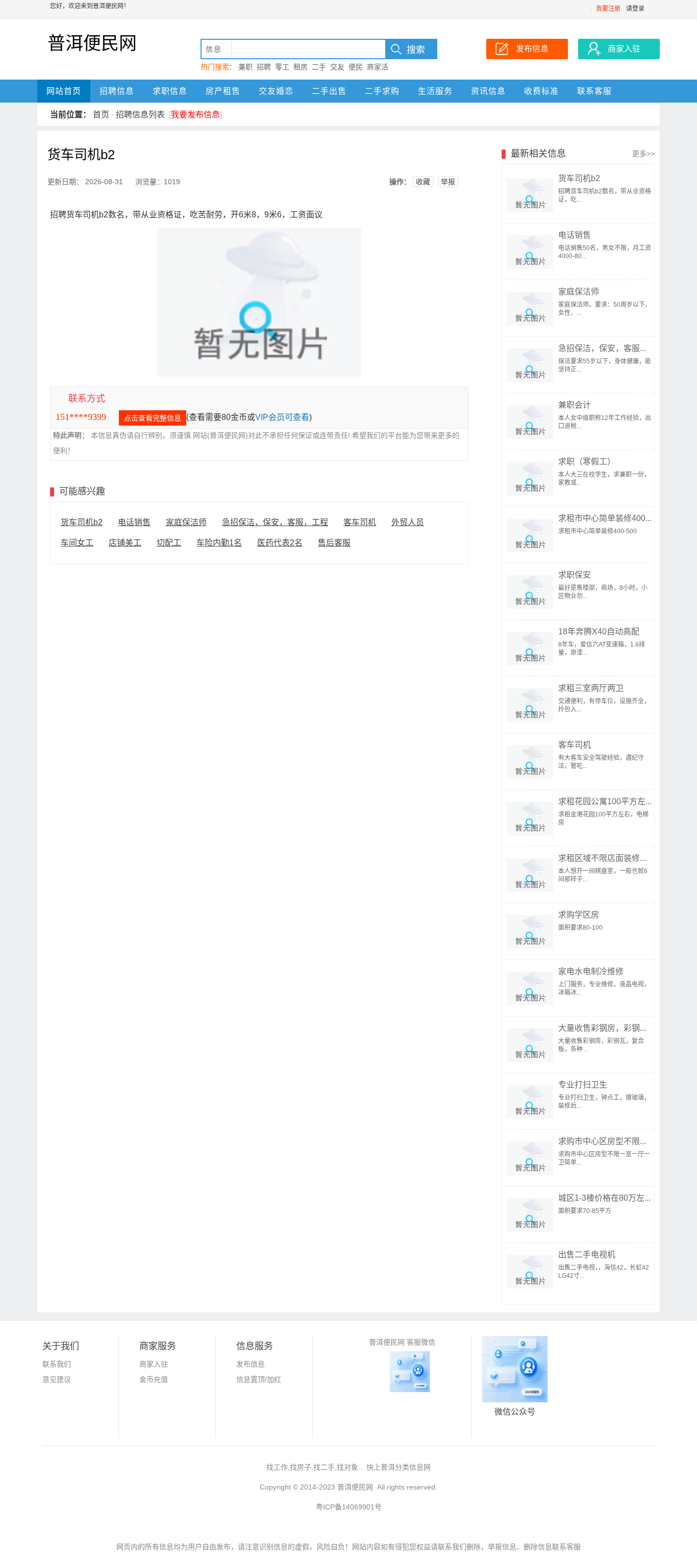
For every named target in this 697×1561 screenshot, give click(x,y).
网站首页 (63, 91)
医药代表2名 (280, 542)
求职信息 (170, 91)
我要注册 (608, 8)
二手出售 (329, 91)
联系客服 (594, 91)
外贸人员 (407, 522)
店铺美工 (125, 542)
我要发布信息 (195, 114)
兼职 (245, 67)
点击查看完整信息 (152, 418)
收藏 (423, 182)
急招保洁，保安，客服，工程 (275, 522)
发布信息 (250, 1364)
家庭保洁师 (186, 522)
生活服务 (435, 91)
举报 (448, 182)
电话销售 (134, 522)
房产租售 (223, 91)
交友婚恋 (276, 91)
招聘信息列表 (140, 114)
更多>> (643, 154)
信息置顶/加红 (258, 1379)
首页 (101, 114)
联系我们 (56, 1364)
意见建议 (56, 1379)
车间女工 (77, 542)
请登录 (635, 8)
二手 (319, 67)
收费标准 (541, 91)
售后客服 (334, 542)
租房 (300, 67)
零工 (282, 67)
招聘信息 (116, 91)
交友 (337, 67)
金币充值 (153, 1379)
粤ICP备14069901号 (349, 1507)
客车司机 (359, 522)
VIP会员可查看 (282, 417)
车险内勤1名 (219, 542)
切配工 (169, 542)
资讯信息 (488, 91)
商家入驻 (153, 1364)
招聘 (264, 67)
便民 (355, 67)
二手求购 (382, 91)
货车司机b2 (82, 522)
